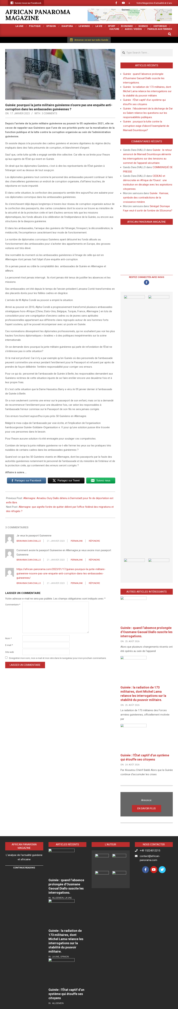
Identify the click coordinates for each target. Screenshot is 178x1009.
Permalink (77, 541)
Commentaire (12, 604)
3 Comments (49, 113)
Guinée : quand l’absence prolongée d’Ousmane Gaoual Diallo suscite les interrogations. (143, 78)
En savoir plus (146, 808)
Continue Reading (24, 867)
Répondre (94, 541)
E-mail (9, 645)
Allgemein (58, 898)
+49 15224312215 (150, 850)
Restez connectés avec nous (146, 277)
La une (68, 898)
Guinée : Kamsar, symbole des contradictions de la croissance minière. (146, 197)
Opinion (64, 956)
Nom (8, 638)
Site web (9, 652)
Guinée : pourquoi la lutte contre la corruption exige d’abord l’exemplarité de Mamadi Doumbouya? (146, 126)
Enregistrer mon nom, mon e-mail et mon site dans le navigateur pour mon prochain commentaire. (57, 658)
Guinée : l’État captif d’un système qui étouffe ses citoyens (66, 994)
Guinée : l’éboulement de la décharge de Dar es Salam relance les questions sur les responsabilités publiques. (148, 113)
